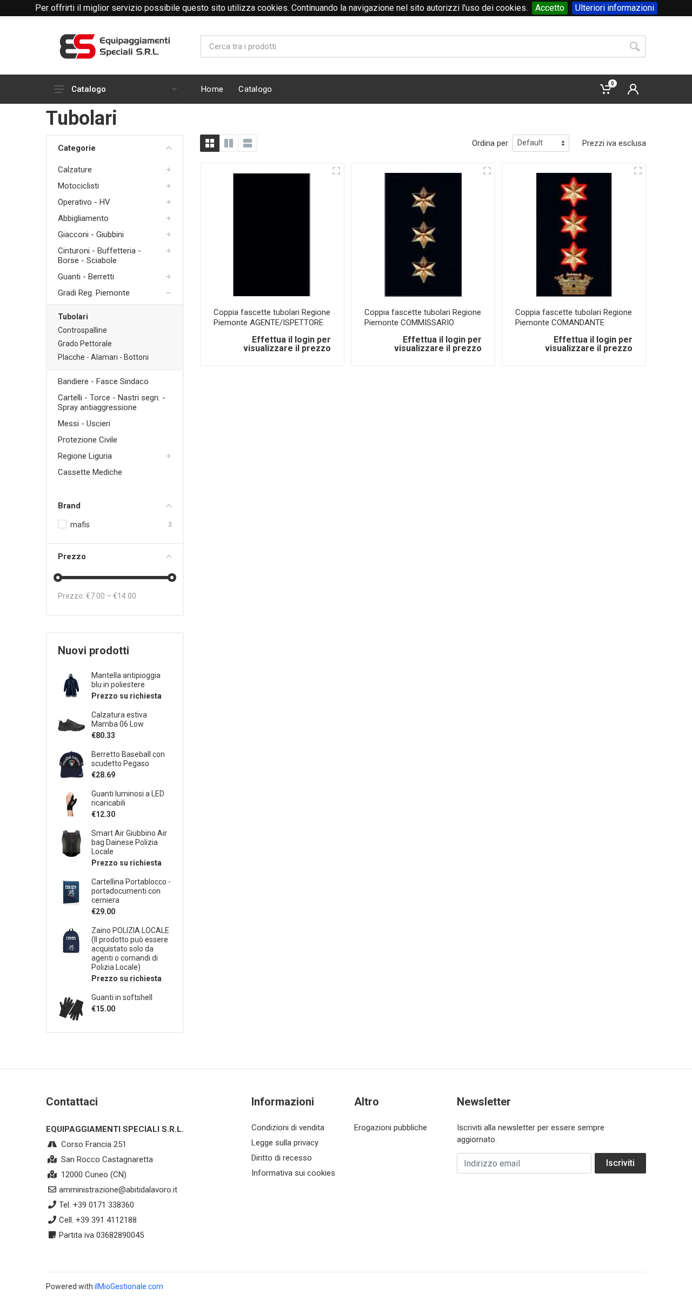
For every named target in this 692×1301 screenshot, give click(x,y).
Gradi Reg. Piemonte (94, 293)
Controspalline (82, 330)
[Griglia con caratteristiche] (228, 143)
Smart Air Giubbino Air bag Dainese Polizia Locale (129, 842)
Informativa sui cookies (293, 1173)
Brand (69, 506)
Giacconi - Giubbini (91, 234)
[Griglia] (209, 143)
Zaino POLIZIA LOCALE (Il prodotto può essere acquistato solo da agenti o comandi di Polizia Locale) (130, 948)
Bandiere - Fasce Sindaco (103, 381)
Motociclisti (78, 186)
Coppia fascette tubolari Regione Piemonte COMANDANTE (573, 317)
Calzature (75, 170)
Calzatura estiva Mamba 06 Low (119, 719)
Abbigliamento (83, 218)
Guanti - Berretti (86, 276)
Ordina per (490, 143)
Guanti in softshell (121, 997)
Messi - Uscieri (84, 423)
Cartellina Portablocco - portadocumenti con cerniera (131, 890)
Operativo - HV (84, 202)
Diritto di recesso (281, 1158)
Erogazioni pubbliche (390, 1127)
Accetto (549, 8)
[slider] (58, 577)
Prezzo (72, 556)
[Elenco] (247, 143)
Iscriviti (620, 1163)
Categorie (77, 148)
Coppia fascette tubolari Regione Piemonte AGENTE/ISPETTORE (272, 317)
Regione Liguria (85, 456)
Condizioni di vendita (287, 1127)
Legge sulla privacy (284, 1143)
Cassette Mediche (90, 472)
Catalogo (88, 89)
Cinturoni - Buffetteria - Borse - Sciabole (99, 255)
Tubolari (73, 316)
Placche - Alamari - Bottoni (103, 357)
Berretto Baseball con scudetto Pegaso (128, 759)
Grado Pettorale (85, 343)
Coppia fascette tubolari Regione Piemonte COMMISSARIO (422, 317)
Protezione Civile (87, 440)
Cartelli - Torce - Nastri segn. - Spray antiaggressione (111, 402)
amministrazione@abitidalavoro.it (118, 1190)
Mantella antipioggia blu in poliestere (126, 680)
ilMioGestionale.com (129, 1286)
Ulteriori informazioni (614, 8)
